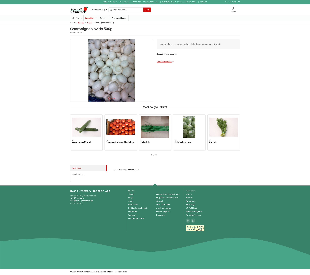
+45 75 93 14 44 (77, 198)
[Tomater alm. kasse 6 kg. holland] (120, 127)
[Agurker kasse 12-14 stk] (86, 127)
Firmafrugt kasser (119, 18)
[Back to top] (155, 186)
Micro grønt (133, 204)
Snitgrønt (132, 215)
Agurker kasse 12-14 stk (81, 142)
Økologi (159, 201)
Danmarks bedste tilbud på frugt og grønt (179, 2)
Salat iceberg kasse (183, 142)
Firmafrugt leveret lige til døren (116, 2)
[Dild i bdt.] (223, 127)
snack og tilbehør (163, 208)
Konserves (132, 211)
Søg (147, 10)
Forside (81, 23)
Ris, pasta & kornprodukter (167, 197)
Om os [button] (102, 18)
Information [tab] (77, 168)
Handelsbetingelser (194, 211)
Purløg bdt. (145, 142)
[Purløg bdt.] (155, 127)
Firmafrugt (190, 201)
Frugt (130, 197)
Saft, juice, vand (163, 204)
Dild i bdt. (213, 142)
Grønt (89, 23)
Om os (189, 194)
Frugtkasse (160, 215)
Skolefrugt (190, 204)
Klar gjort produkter (136, 218)
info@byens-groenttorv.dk (81, 201)
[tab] (151, 155)
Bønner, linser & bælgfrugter (168, 194)
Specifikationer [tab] (78, 174)
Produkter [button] (89, 18)
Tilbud (130, 194)
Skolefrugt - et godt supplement (146, 2)
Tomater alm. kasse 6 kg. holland (120, 142)
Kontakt (203, 2)
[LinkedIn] (193, 220)
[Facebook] (188, 220)
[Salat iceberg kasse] (189, 127)
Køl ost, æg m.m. (163, 211)
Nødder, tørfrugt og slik (137, 208)
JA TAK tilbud (191, 208)
